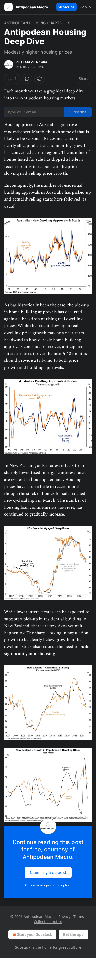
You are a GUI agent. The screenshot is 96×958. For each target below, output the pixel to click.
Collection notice (48, 921)
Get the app (73, 934)
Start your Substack (34, 934)
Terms (78, 916)
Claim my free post (48, 872)
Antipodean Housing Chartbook (37, 23)
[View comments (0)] (27, 79)
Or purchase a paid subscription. (48, 885)
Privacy (64, 916)
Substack (22, 947)
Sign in (85, 7)
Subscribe (66, 7)
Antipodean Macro (31, 62)
